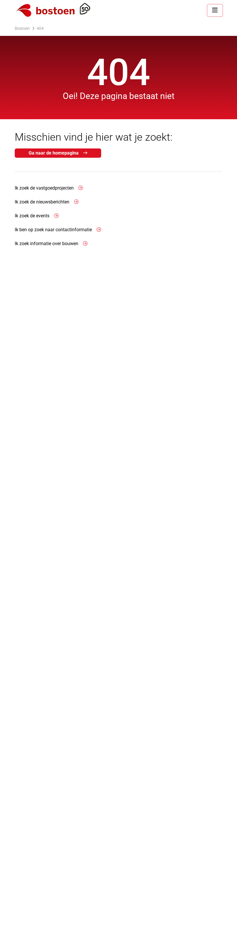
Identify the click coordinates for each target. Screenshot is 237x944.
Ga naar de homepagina (54, 153)
